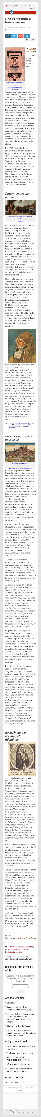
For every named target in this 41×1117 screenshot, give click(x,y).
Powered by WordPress (19, 1113)
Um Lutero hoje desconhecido (19, 1053)
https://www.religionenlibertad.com (20, 938)
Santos (19, 951)
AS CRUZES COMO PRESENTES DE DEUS (17, 1058)
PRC (8, 27)
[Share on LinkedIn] (27, 36)
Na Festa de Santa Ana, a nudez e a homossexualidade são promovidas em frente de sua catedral (21, 1017)
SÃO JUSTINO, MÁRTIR (18, 1064)
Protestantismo (11, 949)
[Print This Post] (26, 39)
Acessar (10, 1113)
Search (32, 8)
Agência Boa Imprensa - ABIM (19, 1111)
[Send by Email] (33, 39)
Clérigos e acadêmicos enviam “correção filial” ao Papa (19, 1070)
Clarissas (12, 946)
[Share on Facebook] (8, 36)
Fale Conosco (13, 1088)
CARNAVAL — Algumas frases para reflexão (20, 1047)
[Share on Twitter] (14, 36)
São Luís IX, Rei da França (18, 1026)
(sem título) (11, 1002)
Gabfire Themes (31, 1113)
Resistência (10, 951)
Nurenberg (29, 946)
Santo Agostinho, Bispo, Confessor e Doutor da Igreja (19, 1008)
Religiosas (23, 949)
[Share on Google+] (21, 36)
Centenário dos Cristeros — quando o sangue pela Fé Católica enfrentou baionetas (21, 1033)
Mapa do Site (23, 1088)
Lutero (20, 946)
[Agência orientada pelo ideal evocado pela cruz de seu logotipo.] (20, 12)
